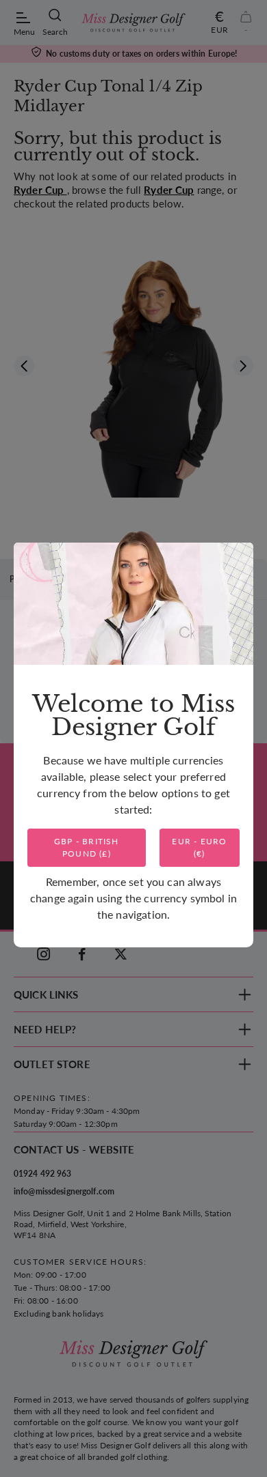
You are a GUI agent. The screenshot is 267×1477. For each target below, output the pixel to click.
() (86, 847)
